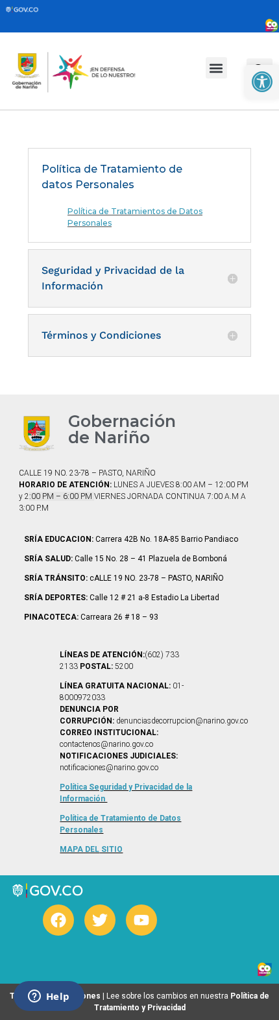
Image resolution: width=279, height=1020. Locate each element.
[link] (262, 82)
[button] (216, 68)
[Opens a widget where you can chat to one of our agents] (48, 997)
